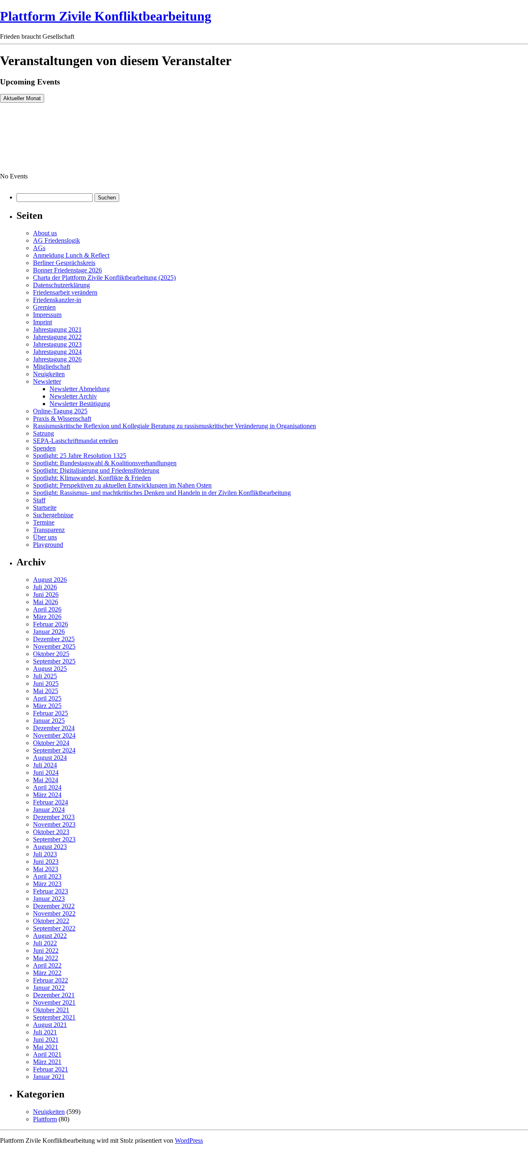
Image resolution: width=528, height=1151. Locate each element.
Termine (43, 522)
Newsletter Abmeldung (80, 388)
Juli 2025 (45, 676)
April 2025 (47, 698)
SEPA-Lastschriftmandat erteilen (75, 440)
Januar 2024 (49, 809)
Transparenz (49, 529)
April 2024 (47, 787)
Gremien (44, 307)
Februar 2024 (50, 802)
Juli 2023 (45, 854)
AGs (39, 247)
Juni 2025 (46, 683)
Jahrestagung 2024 (57, 351)
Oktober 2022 (51, 920)
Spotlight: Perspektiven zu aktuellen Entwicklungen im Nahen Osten (122, 485)
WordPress (189, 1140)
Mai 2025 (45, 690)
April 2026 (47, 609)
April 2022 (47, 965)
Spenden (44, 448)
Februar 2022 (50, 980)
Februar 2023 (50, 891)
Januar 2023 (49, 898)
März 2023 (47, 883)
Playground (48, 544)
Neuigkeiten (49, 373)
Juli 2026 (45, 587)
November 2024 (54, 735)
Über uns (45, 537)
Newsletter (47, 381)
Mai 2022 (45, 957)
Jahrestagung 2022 (57, 336)
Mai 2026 (45, 601)
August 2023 (50, 846)
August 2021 (50, 1024)
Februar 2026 (50, 624)
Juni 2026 (46, 594)
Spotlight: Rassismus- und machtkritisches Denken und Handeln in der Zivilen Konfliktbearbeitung (162, 492)
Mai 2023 (45, 868)
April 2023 (47, 876)
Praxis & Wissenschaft (62, 418)
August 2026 (50, 579)
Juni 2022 (46, 950)
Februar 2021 (50, 1069)
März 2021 (47, 1061)
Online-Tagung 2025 (60, 411)
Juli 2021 (45, 1032)
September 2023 (54, 839)
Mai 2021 (45, 1046)
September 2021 (54, 1017)
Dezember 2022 (54, 906)
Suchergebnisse (53, 514)
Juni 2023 (46, 861)
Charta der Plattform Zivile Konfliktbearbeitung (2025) (104, 277)
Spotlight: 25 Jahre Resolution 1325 (79, 455)
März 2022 (47, 972)
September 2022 (54, 928)
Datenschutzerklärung (61, 284)
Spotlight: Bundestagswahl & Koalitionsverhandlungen (105, 462)
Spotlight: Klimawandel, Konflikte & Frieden (92, 477)
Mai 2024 (45, 779)
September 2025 (54, 661)
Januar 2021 (49, 1076)
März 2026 (47, 616)
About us (45, 233)
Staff (39, 500)
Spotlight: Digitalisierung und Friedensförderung (96, 470)
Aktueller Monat (22, 98)
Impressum (47, 314)
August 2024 (50, 757)
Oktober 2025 (51, 653)
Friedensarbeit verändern (65, 292)
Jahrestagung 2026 (57, 359)
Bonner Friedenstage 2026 (67, 270)
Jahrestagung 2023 (57, 344)
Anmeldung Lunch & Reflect (71, 255)
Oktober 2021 (51, 1009)
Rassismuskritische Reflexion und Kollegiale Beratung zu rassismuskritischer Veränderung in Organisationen (174, 425)
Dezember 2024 (54, 727)
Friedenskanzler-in (57, 299)
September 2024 (54, 750)
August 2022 (50, 935)
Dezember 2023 (54, 816)
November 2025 (54, 646)
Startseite (45, 507)
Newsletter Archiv (73, 396)
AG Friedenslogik (56, 240)
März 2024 (47, 794)
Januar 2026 (49, 631)
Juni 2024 (46, 772)
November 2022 (54, 913)
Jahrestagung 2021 (57, 329)
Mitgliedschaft (51, 366)
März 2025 (47, 705)
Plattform (45, 1119)
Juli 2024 (45, 765)
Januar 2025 (49, 720)
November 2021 (54, 1002)
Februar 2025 (50, 713)
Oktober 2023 (51, 831)
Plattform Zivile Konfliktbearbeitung (105, 16)
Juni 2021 (46, 1039)
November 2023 (54, 824)
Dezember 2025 (54, 638)
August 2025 (50, 668)
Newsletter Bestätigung (80, 403)
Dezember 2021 (54, 995)
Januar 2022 (49, 987)
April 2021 (47, 1054)
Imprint (42, 322)
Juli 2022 (45, 943)
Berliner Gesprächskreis (64, 262)
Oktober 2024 (51, 742)
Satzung (43, 433)
